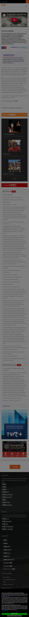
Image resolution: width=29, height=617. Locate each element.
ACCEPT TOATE (14, 613)
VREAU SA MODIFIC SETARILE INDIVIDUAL (14, 615)
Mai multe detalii (7, 596)
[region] (14, 603)
